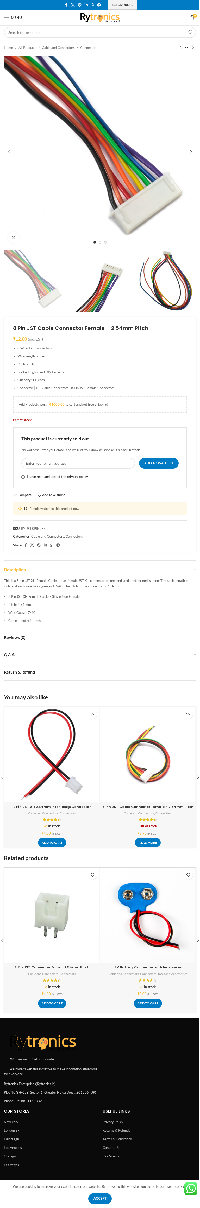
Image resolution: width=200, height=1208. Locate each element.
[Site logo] (100, 17)
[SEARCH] (190, 32)
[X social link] (73, 5)
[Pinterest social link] (79, 5)
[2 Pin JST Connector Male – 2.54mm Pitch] (51, 915)
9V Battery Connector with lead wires (148, 967)
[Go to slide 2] (100, 242)
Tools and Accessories (172, 974)
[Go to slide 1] (94, 242)
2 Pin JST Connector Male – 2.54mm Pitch (52, 967)
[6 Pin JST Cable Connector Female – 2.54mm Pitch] (147, 754)
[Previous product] (180, 48)
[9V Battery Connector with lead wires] (147, 915)
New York (11, 1122)
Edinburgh (11, 1139)
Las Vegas (11, 1165)
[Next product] (193, 48)
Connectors (88, 48)
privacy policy (77, 477)
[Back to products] (187, 48)
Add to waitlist (158, 463)
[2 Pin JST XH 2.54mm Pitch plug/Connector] (51, 754)
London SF (11, 1130)
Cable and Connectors (58, 48)
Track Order (122, 5)
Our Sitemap (112, 1156)
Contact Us (111, 1147)
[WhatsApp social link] (92, 5)
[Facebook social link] (66, 5)
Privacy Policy (113, 1122)
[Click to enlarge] (14, 238)
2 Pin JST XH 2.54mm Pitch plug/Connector (52, 806)
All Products (27, 48)
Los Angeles (13, 1147)
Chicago (10, 1156)
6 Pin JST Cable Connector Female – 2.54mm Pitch (147, 806)
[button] (9, 152)
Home (8, 48)
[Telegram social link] (99, 5)
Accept (100, 1198)
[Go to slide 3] (105, 242)
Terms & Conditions (117, 1139)
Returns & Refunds (116, 1130)
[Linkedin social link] (86, 5)
